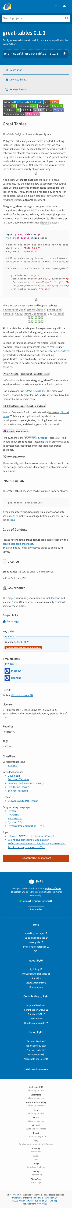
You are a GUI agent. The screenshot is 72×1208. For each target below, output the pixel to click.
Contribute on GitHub (34, 1009)
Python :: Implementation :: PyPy (26, 826)
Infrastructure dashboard (35, 974)
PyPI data (9, 636)
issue (13, 520)
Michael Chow (10, 602)
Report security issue (36, 1045)
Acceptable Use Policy (35, 1059)
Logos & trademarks (36, 982)
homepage (13, 621)
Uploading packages (34, 937)
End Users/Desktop (18, 779)
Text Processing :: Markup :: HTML (26, 847)
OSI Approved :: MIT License (23, 801)
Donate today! (36, 909)
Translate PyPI (35, 1014)
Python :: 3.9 (15, 822)
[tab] (36, 70)
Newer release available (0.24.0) (23, 647)
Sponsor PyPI (36, 1018)
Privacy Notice (35, 1054)
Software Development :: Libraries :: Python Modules (37, 843)
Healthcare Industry (19, 787)
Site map (53, 1200)
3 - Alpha (12, 765)
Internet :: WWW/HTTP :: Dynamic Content (31, 836)
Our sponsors (36, 987)
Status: (36, 900)
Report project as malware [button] (36, 858)
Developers (14, 776)
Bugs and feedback (36, 1005)
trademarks (17, 1197)
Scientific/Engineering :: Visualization (28, 840)
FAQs (36, 951)
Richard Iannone (20, 695)
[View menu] (56, 6)
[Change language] (64, 6)
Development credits (34, 1023)
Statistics (36, 978)
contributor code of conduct (18, 544)
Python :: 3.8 (15, 818)
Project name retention (34, 946)
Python (12, 811)
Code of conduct (35, 1050)
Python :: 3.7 (15, 815)
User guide (34, 942)
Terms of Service (35, 1041)
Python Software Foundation (41, 1197)
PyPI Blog (34, 969)
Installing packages (34, 933)
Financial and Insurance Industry (26, 783)
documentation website (53, 351)
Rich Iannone (53, 598)
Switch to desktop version (36, 1069)
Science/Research (18, 791)
